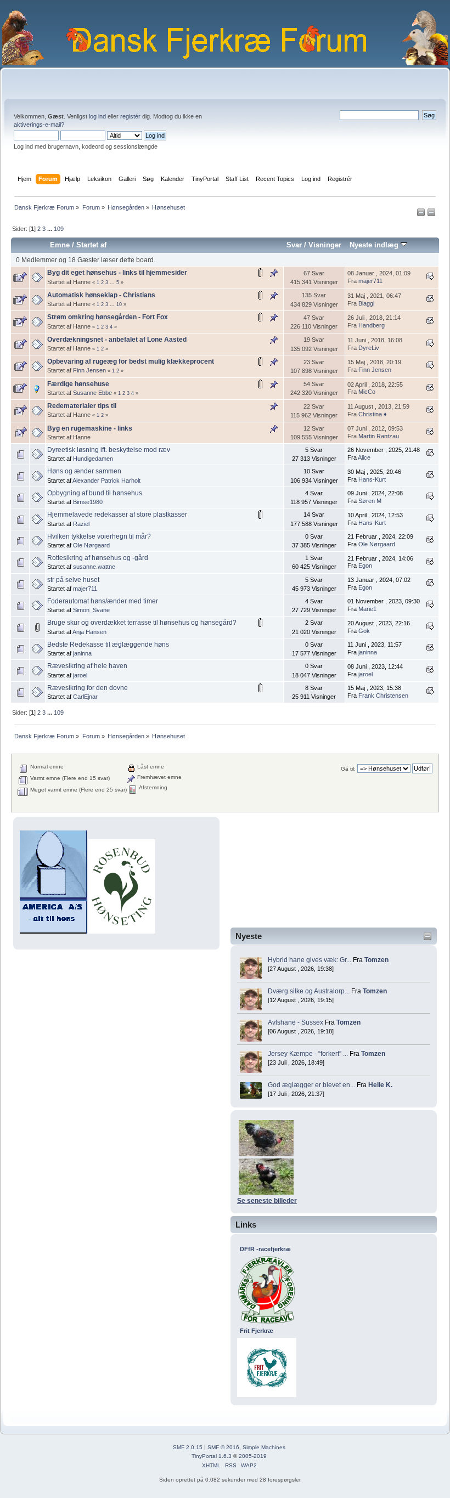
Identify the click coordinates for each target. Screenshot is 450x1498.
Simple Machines (264, 1447)
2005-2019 (253, 1456)
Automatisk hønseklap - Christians (101, 295)
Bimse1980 (88, 502)
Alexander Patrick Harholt (106, 480)
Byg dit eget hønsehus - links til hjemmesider (117, 272)
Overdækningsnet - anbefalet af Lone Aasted (117, 339)
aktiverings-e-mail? (39, 124)
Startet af (91, 245)
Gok (364, 631)
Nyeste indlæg (375, 245)
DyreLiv (368, 347)
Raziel (81, 524)
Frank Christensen (383, 695)
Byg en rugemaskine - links (89, 428)
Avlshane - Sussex (295, 1022)
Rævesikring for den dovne (87, 688)
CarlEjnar (85, 696)
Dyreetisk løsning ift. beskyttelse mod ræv (108, 450)
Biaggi (366, 303)
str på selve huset (73, 580)
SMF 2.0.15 (188, 1447)
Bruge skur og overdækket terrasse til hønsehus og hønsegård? (142, 622)
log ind (97, 116)
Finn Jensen (89, 370)
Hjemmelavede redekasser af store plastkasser (117, 514)
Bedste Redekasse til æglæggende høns (108, 644)
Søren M (369, 501)
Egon (365, 565)
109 (59, 228)
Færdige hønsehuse (78, 384)
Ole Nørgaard (91, 545)
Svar (294, 245)
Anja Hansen (89, 632)
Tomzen (376, 960)
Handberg (371, 325)
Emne (60, 245)
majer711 (370, 281)
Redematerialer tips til (81, 406)
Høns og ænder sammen (84, 471)
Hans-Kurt (372, 479)
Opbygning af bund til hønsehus (94, 493)
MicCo (366, 391)
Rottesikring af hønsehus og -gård (97, 558)
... (50, 228)
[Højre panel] (431, 214)
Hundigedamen (93, 458)
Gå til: (348, 769)
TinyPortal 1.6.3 (212, 1456)
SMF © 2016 (223, 1447)
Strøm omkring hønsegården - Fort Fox (107, 317)
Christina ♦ (372, 414)
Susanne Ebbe (92, 392)
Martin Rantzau (378, 436)
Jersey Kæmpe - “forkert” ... (308, 1054)
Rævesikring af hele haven (87, 666)
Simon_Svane (91, 610)
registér (130, 116)
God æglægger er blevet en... (311, 1085)
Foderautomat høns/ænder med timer (102, 601)
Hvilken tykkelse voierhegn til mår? (99, 536)
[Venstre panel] (422, 214)
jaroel (80, 675)
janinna (82, 653)
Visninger (324, 245)
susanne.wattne (94, 566)
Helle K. (380, 1085)
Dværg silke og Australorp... (309, 991)
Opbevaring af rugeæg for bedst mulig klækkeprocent (130, 361)
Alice (364, 457)
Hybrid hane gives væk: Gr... (309, 960)
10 (119, 304)
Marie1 (367, 609)
